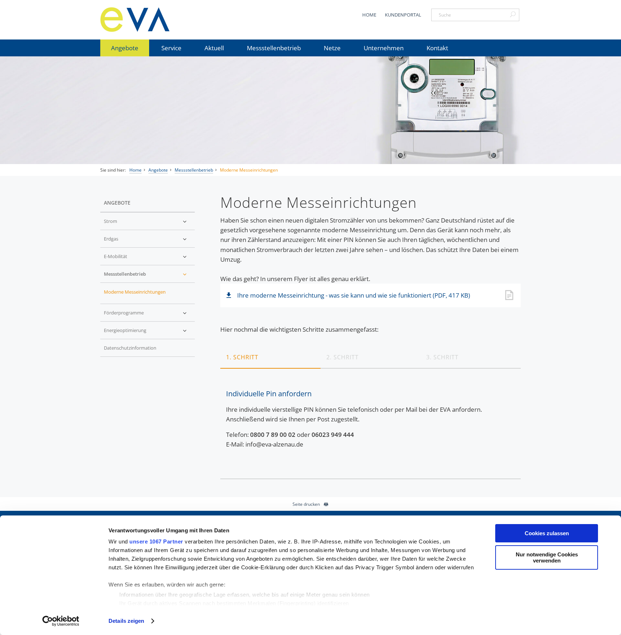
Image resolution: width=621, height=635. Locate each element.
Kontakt (437, 48)
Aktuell (214, 48)
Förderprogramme (124, 312)
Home (369, 14)
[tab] (270, 357)
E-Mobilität (115, 256)
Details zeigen (126, 621)
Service (171, 48)
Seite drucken (306, 504)
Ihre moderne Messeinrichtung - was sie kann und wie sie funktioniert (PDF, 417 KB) (353, 295)
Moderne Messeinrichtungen (249, 170)
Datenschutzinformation (130, 348)
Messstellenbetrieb (274, 48)
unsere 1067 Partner (156, 541)
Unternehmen (384, 48)
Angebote (124, 48)
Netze (332, 48)
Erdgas (111, 238)
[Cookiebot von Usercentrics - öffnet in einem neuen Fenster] (60, 621)
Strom (110, 221)
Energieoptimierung (125, 330)
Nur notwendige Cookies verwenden (547, 557)
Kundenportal (403, 14)
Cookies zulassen (547, 533)
